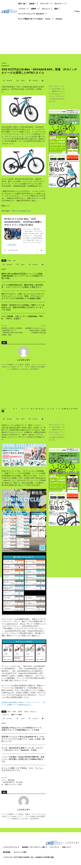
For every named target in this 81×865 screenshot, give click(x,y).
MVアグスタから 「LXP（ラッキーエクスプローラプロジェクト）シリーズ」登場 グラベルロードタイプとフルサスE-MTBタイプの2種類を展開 (22, 296)
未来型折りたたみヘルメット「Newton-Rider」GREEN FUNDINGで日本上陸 (35, 330)
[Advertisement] (40, 38)
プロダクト (4, 63)
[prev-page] (2, 323)
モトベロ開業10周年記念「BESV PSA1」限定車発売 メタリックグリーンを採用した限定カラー (22, 286)
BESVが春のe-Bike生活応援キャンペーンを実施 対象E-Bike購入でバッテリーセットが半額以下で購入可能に (22, 275)
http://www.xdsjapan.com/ (21, 211)
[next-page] (6, 323)
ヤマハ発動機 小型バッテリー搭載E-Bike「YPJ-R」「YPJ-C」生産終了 (22, 317)
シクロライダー (23, 360)
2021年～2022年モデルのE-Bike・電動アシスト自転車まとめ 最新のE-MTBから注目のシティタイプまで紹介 (22, 307)
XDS (14, 260)
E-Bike (9, 260)
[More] (42, 80)
